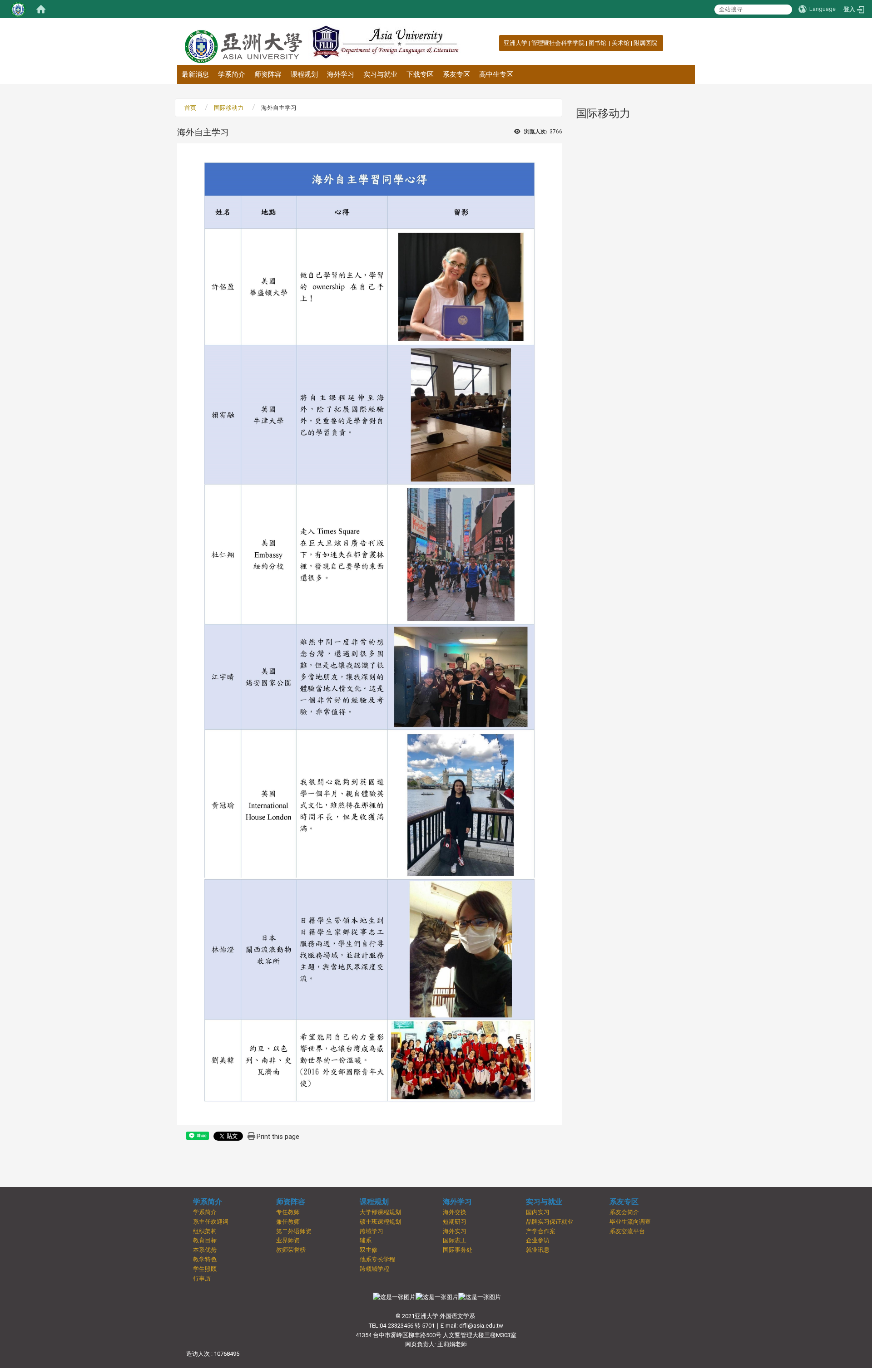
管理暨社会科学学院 (558, 42)
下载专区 (420, 74)
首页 (190, 107)
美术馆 (620, 42)
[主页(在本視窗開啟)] (242, 41)
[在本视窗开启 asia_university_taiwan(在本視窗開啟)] (479, 1297)
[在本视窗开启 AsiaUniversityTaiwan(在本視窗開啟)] (437, 1297)
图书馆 (598, 42)
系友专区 (456, 74)
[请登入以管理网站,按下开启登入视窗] (18, 9)
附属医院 (645, 42)
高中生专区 (496, 74)
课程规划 (304, 74)
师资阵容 (268, 74)
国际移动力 (228, 107)
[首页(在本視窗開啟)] (41, 9)
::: (499, 42)
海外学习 (340, 74)
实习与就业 (380, 74)
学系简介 (231, 74)
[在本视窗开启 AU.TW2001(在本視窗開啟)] (394, 1297)
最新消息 (195, 74)
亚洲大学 (515, 42)
